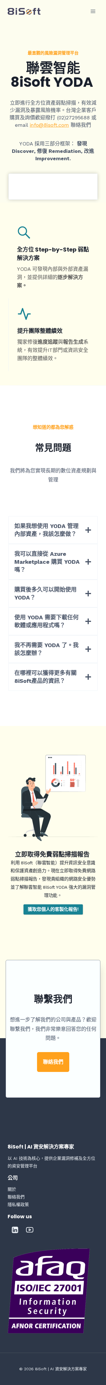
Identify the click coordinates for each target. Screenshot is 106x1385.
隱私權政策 (18, 1204)
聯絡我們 (16, 1197)
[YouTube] (29, 1230)
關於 (12, 1189)
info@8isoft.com (49, 125)
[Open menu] (93, 11)
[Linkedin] (15, 1230)
